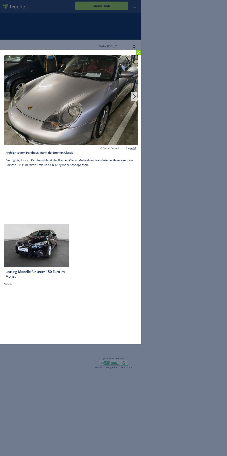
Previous (7, 96)
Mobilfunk (101, 6)
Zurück (138, 52)
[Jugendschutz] (113, 362)
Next (134, 96)
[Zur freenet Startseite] (13, 4)
